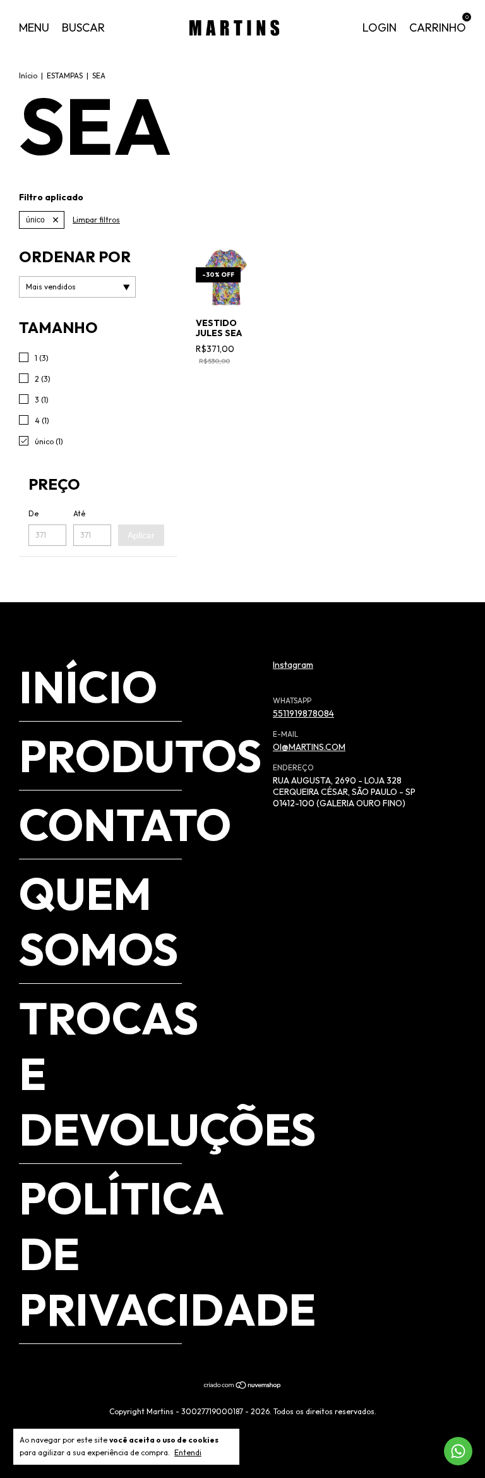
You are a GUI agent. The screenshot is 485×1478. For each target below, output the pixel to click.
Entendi (187, 1452)
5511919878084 (303, 713)
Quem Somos (98, 921)
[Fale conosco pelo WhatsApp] (458, 1451)
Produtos (140, 756)
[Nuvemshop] (242, 1386)
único (35, 219)
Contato (125, 824)
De (33, 513)
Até (79, 513)
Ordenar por (75, 256)
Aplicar (141, 535)
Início (28, 75)
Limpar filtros (96, 219)
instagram (293, 664)
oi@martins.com (309, 747)
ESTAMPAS (65, 75)
